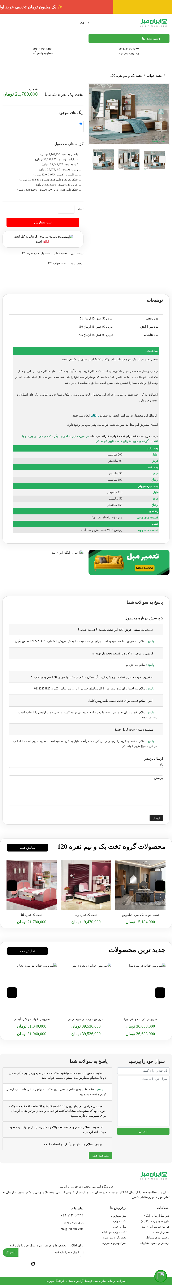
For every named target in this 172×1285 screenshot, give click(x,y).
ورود (81, 22)
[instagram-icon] (12, 1263)
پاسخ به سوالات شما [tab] (145, 602)
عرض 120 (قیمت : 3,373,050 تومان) (57, 184)
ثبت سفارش (43, 222)
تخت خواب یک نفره (138, 359)
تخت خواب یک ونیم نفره (100, 424)
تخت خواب (154, 75)
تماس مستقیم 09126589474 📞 (86, 7)
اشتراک (10, 1252)
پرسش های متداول (157, 1237)
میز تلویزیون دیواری (114, 1243)
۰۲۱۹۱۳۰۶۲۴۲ (71, 1215)
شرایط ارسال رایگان (156, 1215)
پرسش (158, 778)
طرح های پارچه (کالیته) (155, 1221)
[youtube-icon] (53, 1263)
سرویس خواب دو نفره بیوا (140, 1019)
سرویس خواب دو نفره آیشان (32, 1019)
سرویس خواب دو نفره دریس (86, 1019)
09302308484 (42, 49)
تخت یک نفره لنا (31, 914)
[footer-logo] (153, 1174)
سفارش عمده (160, 1232)
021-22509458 (129, 54)
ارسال (156, 818)
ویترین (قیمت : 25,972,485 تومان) (58, 169)
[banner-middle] (129, 561)
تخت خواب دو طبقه (114, 1232)
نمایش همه (27, 847)
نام (161, 764)
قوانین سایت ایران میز (155, 1226)
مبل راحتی (119, 1226)
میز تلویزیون (118, 1215)
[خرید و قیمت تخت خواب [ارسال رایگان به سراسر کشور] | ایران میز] (140, 885)
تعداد (80, 209)
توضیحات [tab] (155, 300)
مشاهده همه (100, 1155)
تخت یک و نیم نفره (114, 1237)
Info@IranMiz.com (71, 1228)
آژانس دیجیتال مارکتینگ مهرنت (65, 1280)
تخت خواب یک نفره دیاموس (140, 914)
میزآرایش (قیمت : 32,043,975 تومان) (56, 159)
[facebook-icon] (33, 1263)
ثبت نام (92, 22)
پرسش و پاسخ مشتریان (154, 1243)
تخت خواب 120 (57, 263)
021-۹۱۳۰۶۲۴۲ (129, 49)
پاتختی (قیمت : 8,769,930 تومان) (59, 154)
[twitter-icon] (73, 1263)
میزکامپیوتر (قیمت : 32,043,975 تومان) (56, 174)
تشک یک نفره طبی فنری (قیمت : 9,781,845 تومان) (49, 179)
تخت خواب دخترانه (112, 436)
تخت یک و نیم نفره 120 (126, 75)
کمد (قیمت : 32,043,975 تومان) (60, 164)
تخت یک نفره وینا (86, 914)
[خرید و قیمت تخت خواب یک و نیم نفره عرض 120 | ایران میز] (86, 885)
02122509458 (73, 1223)
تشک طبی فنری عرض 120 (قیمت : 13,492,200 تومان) (47, 189)
